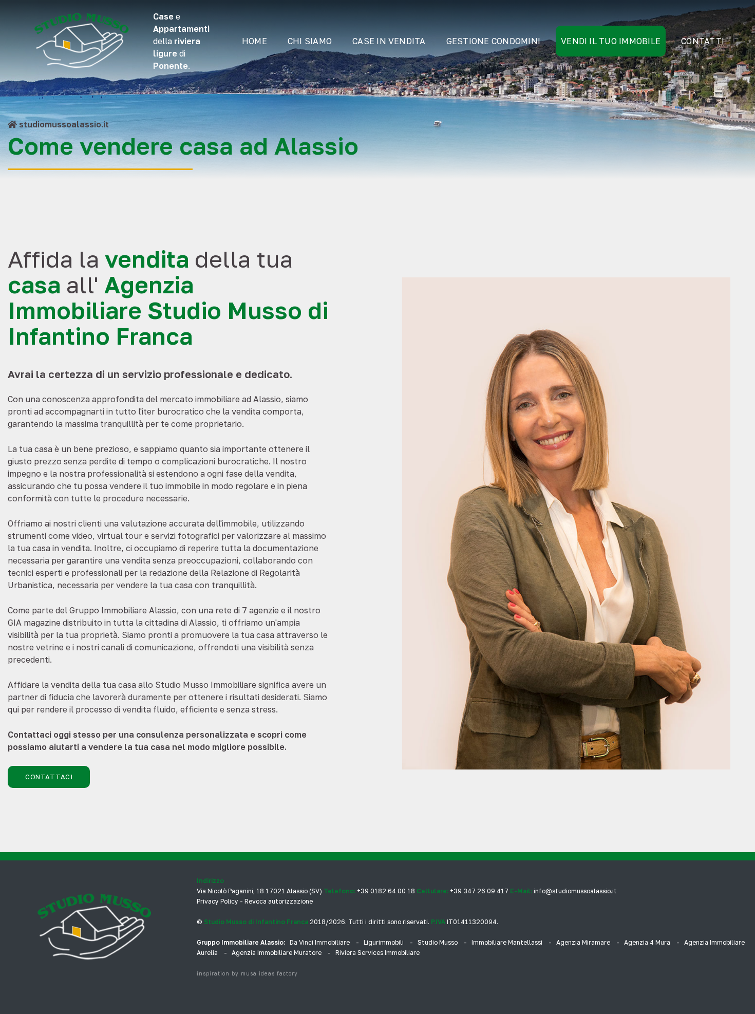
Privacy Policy (217, 901)
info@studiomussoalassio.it (575, 891)
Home (254, 41)
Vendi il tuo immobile (610, 41)
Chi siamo (310, 41)
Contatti (702, 41)
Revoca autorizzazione (278, 901)
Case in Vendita (389, 41)
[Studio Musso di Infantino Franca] (81, 41)
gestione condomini (493, 41)
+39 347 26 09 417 (479, 891)
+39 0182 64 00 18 (386, 891)
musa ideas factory (269, 973)
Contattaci (48, 777)
